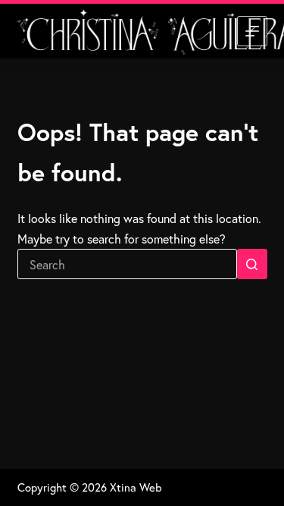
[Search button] (252, 264)
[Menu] (252, 31)
